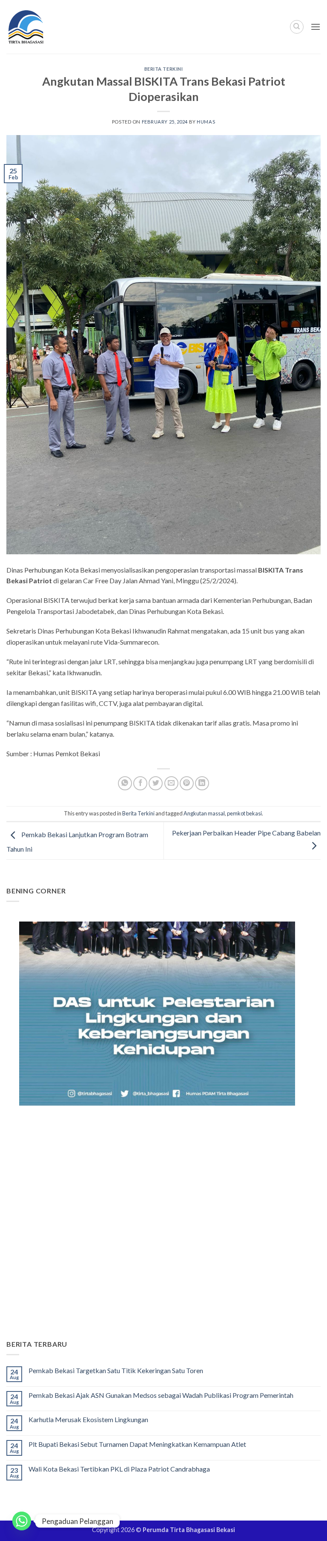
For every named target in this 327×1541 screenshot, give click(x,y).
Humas (206, 121)
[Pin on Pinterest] (187, 783)
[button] (315, 26)
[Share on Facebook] (140, 783)
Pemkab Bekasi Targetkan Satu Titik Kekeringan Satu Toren (116, 1370)
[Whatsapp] (21, 1521)
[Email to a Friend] (171, 783)
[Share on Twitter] (156, 783)
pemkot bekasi (244, 813)
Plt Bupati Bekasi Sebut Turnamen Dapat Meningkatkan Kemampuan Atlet (137, 1444)
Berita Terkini (163, 69)
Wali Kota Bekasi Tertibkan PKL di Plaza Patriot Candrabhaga (119, 1469)
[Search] (297, 27)
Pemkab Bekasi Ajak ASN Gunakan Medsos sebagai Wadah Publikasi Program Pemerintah (161, 1395)
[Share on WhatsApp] (125, 783)
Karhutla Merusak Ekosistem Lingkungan (88, 1419)
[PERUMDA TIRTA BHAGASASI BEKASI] (42, 27)
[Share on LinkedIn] (202, 783)
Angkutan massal (204, 813)
